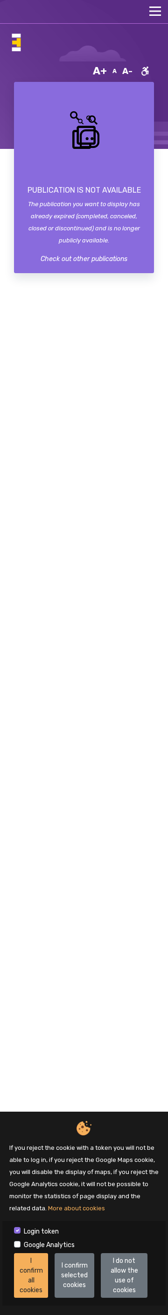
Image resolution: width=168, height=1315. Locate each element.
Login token (41, 1231)
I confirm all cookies (31, 1275)
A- (127, 71)
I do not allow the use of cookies (124, 1275)
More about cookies (76, 1208)
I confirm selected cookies (74, 1275)
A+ (100, 71)
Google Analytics (49, 1245)
